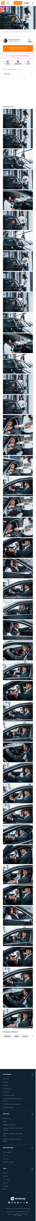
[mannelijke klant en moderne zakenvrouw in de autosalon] (17, 158)
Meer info (7, 73)
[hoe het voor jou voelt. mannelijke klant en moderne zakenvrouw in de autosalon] (17, 322)
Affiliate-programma (9, 1124)
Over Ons (6, 1158)
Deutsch (5, 1182)
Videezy (5, 1084)
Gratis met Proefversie (18, 48)
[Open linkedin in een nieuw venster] (14, 1201)
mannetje (7, 1035)
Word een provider (9, 1161)
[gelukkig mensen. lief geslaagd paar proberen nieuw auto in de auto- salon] (17, 833)
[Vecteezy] (3, 3)
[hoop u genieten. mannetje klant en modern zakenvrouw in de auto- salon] (17, 281)
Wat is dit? (19, 69)
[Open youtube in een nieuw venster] (26, 1201)
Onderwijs (6, 1091)
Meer (4, 1188)
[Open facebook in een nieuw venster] (8, 1201)
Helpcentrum (7, 1151)
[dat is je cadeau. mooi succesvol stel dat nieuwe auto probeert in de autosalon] (17, 199)
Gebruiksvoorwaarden (13, 1213)
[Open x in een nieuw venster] (23, 1201)
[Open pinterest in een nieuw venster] (17, 1201)
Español (5, 1175)
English (5, 1172)
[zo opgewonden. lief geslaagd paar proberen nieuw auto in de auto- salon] (17, 772)
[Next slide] (29, 1035)
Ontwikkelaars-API (8, 1094)
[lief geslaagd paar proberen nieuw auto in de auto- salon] (17, 629)
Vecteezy (5, 1081)
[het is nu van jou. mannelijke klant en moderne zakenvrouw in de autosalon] (17, 179)
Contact (5, 1154)
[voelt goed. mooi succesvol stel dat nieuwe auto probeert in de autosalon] (17, 608)
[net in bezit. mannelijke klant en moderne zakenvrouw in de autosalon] (17, 301)
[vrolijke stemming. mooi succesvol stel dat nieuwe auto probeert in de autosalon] (17, 547)
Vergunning (6, 1117)
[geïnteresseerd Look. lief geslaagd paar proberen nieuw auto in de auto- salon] (17, 853)
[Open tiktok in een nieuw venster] (20, 1201)
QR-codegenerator (8, 1106)
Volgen (30, 42)
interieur (25, 1035)
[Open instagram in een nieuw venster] (11, 1201)
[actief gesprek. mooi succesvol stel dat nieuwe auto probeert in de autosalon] (17, 813)
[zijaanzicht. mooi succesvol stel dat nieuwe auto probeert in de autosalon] (17, 567)
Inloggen (26, 3)
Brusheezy (6, 1078)
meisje (16, 1035)
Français (5, 1185)
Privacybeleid (24, 1213)
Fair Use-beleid (17, 1214)
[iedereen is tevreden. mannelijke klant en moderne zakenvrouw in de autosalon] (17, 219)
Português (6, 1178)
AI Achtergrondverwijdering (11, 1103)
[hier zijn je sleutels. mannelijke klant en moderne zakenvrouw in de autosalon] (17, 117)
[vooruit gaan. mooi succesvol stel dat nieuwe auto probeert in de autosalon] (17, 751)
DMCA (5, 1120)
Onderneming (7, 1088)
